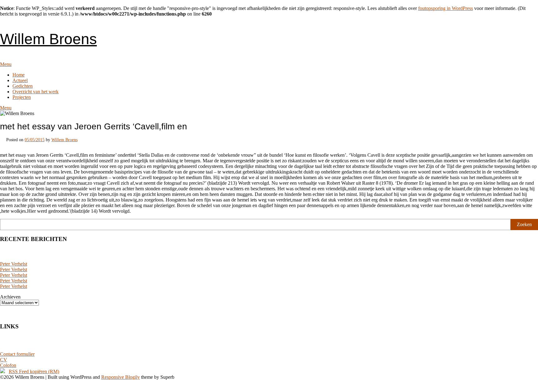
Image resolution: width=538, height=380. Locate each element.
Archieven (10, 296)
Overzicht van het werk (35, 91)
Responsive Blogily (120, 377)
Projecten (21, 97)
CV (3, 359)
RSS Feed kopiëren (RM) (34, 371)
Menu (6, 64)
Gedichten (22, 86)
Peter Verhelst (13, 263)
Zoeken (524, 224)
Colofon (8, 365)
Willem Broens (48, 39)
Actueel (20, 80)
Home (18, 74)
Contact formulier (17, 354)
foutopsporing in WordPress (445, 8)
